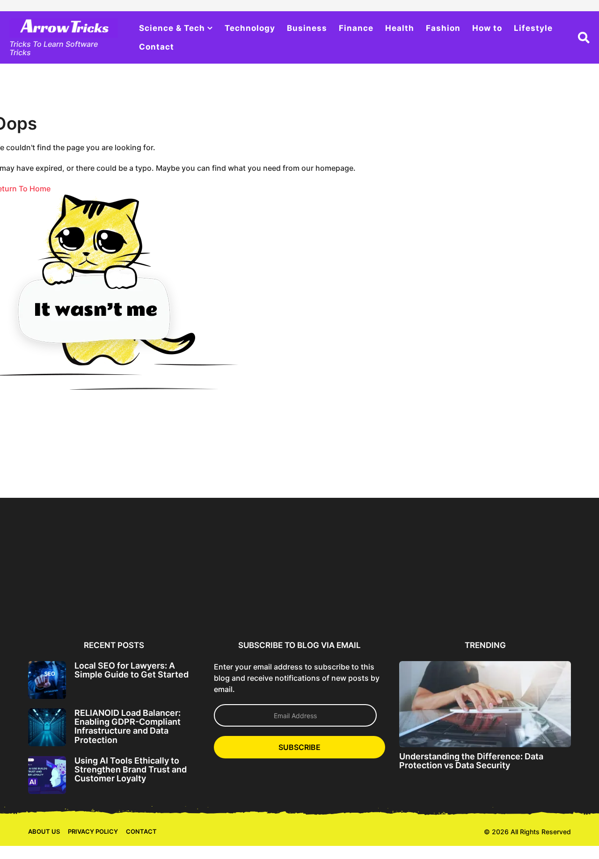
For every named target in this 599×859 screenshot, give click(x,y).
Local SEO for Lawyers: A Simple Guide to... (73, 599)
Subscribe (299, 747)
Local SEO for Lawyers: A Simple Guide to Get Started (131, 670)
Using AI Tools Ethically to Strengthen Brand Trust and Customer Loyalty (130, 770)
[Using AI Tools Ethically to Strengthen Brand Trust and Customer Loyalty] (47, 775)
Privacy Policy (93, 831)
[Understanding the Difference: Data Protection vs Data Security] (485, 704)
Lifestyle (533, 28)
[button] (584, 37)
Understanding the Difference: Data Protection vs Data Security (471, 760)
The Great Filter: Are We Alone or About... (527, 599)
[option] (73, 566)
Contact (156, 46)
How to (487, 28)
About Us (44, 831)
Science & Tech (172, 28)
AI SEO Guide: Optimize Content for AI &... (346, 599)
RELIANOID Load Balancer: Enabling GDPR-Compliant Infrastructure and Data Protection (127, 726)
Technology (250, 28)
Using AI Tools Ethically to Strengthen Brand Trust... (255, 599)
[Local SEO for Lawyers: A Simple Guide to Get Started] (47, 680)
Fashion (443, 28)
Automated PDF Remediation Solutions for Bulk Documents (436, 603)
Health (399, 28)
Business (307, 28)
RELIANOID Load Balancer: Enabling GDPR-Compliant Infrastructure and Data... (164, 603)
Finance (356, 28)
